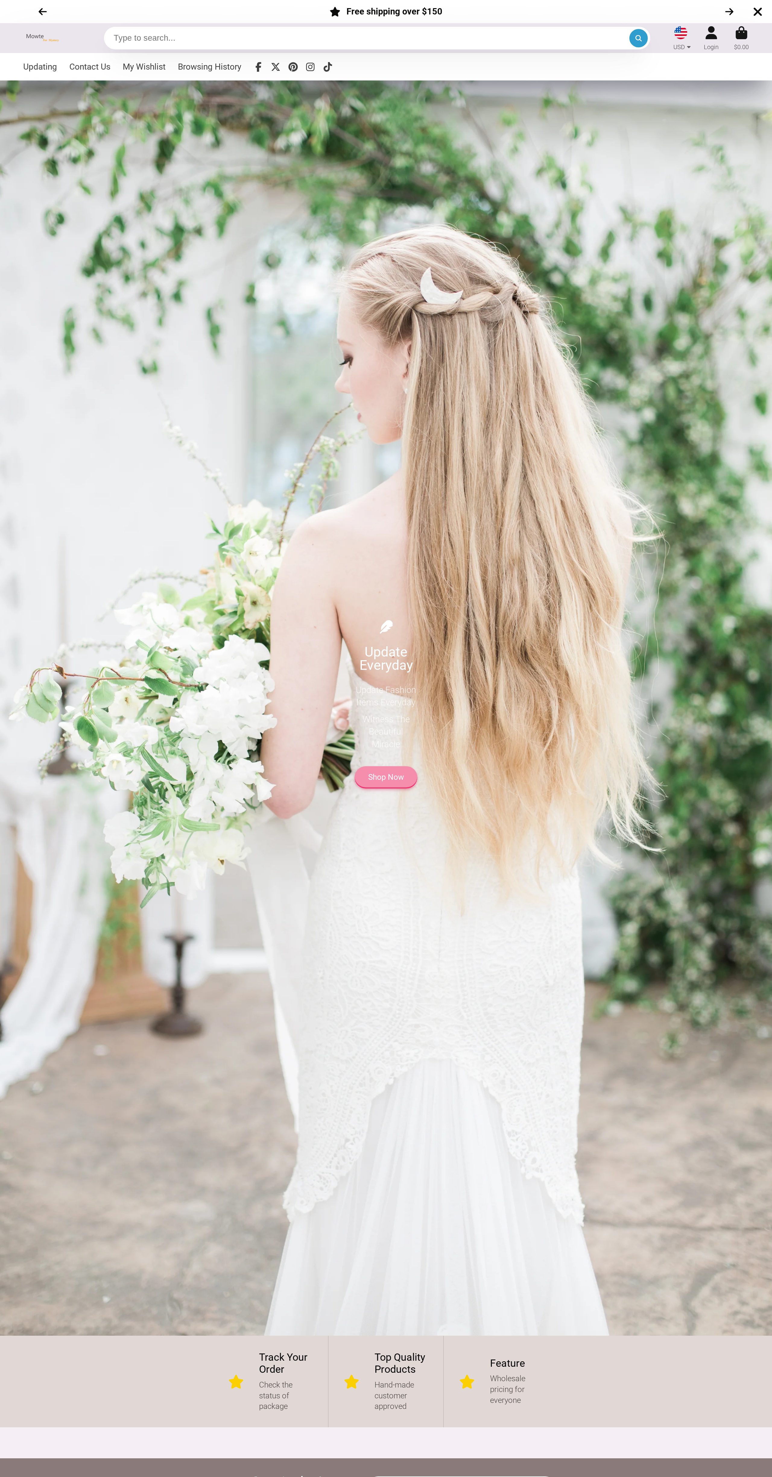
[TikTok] (328, 67)
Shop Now (386, 777)
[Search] (638, 38)
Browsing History (209, 67)
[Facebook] (258, 67)
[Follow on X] (275, 67)
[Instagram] (310, 67)
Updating (40, 67)
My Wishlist (144, 67)
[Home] (44, 38)
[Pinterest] (293, 67)
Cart (741, 38)
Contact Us (89, 67)
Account (711, 38)
